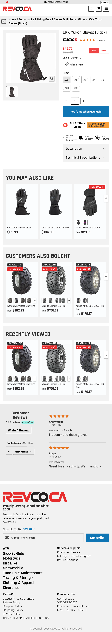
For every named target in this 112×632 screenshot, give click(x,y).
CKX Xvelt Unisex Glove (19, 227)
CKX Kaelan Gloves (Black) (55, 227)
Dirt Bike (10, 563)
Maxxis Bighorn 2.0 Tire (53, 306)
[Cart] (99, 9)
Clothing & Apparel (18, 582)
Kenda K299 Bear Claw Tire (21, 306)
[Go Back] (3, 21)
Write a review (18, 430)
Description (74, 149)
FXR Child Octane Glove (88, 227)
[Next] (34, 300)
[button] (88, 40)
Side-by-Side (13, 553)
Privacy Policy (11, 614)
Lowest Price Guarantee (18, 599)
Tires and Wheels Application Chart (26, 618)
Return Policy (11, 602)
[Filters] (9, 452)
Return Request (67, 560)
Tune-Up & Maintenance (23, 573)
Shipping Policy (13, 610)
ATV (6, 548)
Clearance (11, 587)
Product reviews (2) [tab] (16, 443)
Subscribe (97, 538)
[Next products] (106, 198)
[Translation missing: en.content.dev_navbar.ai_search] (91, 9)
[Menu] (106, 9)
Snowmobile (13, 568)
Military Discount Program (74, 556)
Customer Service (68, 552)
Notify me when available (86, 112)
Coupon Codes (12, 606)
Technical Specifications (83, 157)
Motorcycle (12, 558)
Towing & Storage (18, 578)
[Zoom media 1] (52, 78)
